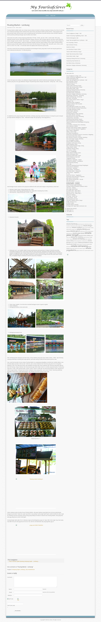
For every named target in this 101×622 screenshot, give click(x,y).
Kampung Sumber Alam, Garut (73, 155)
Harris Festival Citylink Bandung (16, 561)
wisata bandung (71, 224)
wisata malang (69, 240)
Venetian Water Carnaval (72, 204)
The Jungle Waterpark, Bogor (73, 109)
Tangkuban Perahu (70, 158)
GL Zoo (68, 173)
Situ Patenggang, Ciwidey (72, 140)
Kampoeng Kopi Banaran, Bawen (74, 119)
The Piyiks (69, 211)
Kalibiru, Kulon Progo (71, 131)
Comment (9, 577)
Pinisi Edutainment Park (72, 199)
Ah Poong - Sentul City (71, 196)
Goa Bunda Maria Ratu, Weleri (73, 136)
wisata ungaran (82, 248)
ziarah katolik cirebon (89, 250)
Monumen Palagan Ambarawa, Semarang (76, 65)
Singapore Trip (69, 101)
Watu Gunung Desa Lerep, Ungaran (74, 120)
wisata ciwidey (90, 227)
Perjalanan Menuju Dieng (72, 148)
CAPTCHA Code (11, 605)
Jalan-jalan (69, 73)
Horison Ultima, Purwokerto (73, 141)
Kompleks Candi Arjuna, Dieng (73, 143)
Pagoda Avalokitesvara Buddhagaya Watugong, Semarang (77, 122)
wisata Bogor (87, 226)
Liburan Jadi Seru (70, 105)
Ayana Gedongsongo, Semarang (74, 97)
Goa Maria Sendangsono (72, 133)
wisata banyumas (81, 224)
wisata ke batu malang (84, 235)
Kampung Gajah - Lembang (72, 182)
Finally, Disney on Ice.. (71, 201)
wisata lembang (79, 239)
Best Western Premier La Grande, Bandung (76, 137)
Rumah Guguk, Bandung (72, 111)
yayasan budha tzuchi (80, 250)
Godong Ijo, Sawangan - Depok (73, 159)
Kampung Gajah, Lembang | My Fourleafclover (23, 569)
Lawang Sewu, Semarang (72, 118)
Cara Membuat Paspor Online (73, 49)
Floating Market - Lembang (72, 183)
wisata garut (75, 231)
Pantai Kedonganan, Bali (72, 38)
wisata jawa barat (79, 233)
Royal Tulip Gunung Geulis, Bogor (74, 54)
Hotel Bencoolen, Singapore (73, 102)
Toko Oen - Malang (71, 187)
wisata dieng (82, 229)
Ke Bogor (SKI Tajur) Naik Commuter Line (76, 206)
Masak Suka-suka (71, 208)
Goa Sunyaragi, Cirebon (72, 42)
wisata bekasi (80, 225)
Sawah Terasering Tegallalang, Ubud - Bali (76, 77)
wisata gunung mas (84, 231)
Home (47, 15)
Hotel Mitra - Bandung (71, 168)
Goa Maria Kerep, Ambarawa (73, 63)
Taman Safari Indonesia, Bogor (73, 51)
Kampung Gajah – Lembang (31, 561)
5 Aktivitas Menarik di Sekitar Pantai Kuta (76, 108)
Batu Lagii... (69, 164)
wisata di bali (74, 229)
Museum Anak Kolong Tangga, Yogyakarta (76, 127)
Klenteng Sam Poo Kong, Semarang (75, 116)
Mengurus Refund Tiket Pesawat (74, 104)
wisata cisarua (85, 227)
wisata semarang (79, 246)
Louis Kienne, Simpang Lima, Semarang (75, 124)
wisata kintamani (86, 237)
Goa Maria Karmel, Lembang (73, 115)
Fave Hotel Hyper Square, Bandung (74, 138)
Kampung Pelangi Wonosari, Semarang (75, 58)
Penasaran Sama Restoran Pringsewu (75, 176)
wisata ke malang (77, 237)
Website (10, 595)
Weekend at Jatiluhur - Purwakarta (74, 161)
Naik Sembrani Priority (71, 44)
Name (10, 589)
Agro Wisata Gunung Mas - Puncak (74, 179)
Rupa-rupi (69, 210)
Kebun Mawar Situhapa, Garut (73, 152)
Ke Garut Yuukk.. (70, 203)
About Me (52, 15)
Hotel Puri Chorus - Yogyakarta (73, 175)
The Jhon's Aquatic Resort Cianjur (74, 200)
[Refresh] (18, 600)
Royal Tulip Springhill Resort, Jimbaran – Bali (76, 40)
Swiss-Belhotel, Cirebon (72, 126)
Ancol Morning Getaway (72, 162)
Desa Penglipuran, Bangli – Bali (73, 33)
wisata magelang (88, 239)
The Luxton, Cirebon (71, 150)
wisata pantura (85, 240)
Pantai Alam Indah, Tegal (72, 56)
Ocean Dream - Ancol (71, 197)
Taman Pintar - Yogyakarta (72, 172)
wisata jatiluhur (69, 233)
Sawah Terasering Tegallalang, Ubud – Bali (76, 35)
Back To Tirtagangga (71, 151)
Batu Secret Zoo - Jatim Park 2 (73, 193)
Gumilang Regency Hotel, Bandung (74, 113)
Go (82, 25)
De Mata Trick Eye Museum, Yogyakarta (76, 129)
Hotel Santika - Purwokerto (72, 169)
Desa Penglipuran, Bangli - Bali (73, 75)
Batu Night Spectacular (72, 189)
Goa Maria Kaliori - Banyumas (73, 171)
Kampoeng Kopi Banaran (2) (73, 60)
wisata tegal (72, 248)
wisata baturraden (74, 225)
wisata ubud (77, 248)
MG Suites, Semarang (71, 98)
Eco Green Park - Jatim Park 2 (73, 190)
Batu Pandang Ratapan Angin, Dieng (75, 145)
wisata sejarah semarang (81, 244)
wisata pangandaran (78, 240)
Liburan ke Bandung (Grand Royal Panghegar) (77, 165)
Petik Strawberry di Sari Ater (73, 157)
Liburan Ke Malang (70, 194)
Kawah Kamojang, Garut (72, 154)
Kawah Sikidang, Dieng (71, 144)
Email (10, 592)
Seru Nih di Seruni (70, 180)
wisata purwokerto (83, 242)
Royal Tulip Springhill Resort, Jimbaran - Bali (76, 80)
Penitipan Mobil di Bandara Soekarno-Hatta (76, 186)
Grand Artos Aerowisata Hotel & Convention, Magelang (79, 134)
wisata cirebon (77, 227)
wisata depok (68, 229)
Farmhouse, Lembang (71, 112)
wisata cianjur (69, 227)
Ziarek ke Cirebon (70, 47)
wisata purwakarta (74, 242)
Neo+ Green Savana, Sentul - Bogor (75, 99)
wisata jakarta (90, 231)
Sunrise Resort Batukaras (72, 166)
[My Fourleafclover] (50, 7)
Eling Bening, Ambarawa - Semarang (75, 95)
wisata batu (87, 224)
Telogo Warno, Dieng (71, 147)
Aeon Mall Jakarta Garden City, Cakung (75, 106)
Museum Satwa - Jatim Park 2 (73, 192)
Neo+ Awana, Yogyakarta (72, 130)
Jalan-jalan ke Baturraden (72, 178)
